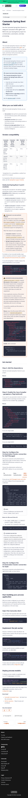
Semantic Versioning (9, 64)
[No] (9, 710)
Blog (2, 768)
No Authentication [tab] (7, 474)
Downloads (4, 761)
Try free (3, 735)
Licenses (3, 782)
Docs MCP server (5, 739)
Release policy (4, 770)
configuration (17, 664)
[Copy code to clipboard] (25, 266)
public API (14, 62)
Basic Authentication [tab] (17, 474)
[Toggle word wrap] (23, 266)
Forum (2, 749)
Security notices (5, 784)
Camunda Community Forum (12, 697)
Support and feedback (6, 737)
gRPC (21, 47)
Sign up (4, 1)
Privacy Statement (5, 778)
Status (2, 765)
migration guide (11, 98)
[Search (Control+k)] (16, 6)
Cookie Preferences (6, 780)
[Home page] (3, 10)
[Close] (27, 2)
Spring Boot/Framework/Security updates (14, 257)
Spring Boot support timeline (17, 180)
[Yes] (4, 710)
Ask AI (23, 5)
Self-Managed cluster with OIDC (18, 479)
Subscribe (3, 753)
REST (3, 49)
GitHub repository (9, 701)
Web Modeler (4, 763)
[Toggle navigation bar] (3, 6)
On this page (6, 17)
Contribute (3, 751)
